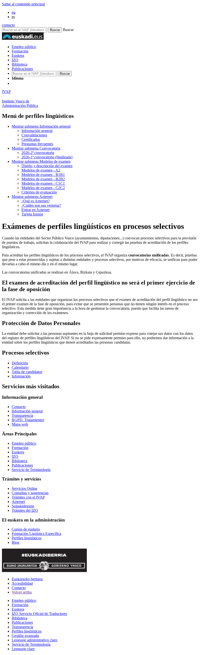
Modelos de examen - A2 (40, 170)
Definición (20, 363)
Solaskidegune (23, 506)
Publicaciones (22, 69)
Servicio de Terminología (31, 470)
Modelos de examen (41, 161)
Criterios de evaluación (39, 192)
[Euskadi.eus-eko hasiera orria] (30, 83)
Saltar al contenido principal (23, 4)
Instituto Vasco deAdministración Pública (20, 103)
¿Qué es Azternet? (35, 201)
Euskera (18, 55)
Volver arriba (22, 592)
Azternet (32, 196)
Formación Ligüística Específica (36, 534)
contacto (8, 25)
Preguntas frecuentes (37, 144)
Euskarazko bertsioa (27, 579)
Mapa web (20, 424)
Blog (15, 542)
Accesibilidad (22, 583)
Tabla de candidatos (27, 372)
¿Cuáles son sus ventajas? (41, 205)
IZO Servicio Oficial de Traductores (39, 614)
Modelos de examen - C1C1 (43, 183)
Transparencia (22, 415)
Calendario (20, 367)
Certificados (30, 139)
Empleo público (24, 47)
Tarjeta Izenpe (32, 214)
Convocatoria (36, 148)
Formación (20, 51)
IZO (15, 60)
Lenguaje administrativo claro (34, 640)
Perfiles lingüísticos (26, 538)
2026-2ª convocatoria (37, 153)
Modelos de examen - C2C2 (43, 188)
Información (21, 376)
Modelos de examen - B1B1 (43, 175)
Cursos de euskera (26, 529)
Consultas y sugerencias (30, 493)
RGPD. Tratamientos (28, 420)
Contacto (19, 407)
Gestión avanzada (25, 636)
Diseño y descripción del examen (46, 166)
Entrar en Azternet (35, 210)
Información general (41, 126)
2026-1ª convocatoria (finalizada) (46, 157)
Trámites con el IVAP (28, 497)
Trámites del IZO (25, 510)
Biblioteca (19, 64)
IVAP (6, 92)
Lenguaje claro (23, 649)
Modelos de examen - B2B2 (43, 179)
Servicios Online (24, 488)
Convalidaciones (34, 135)
